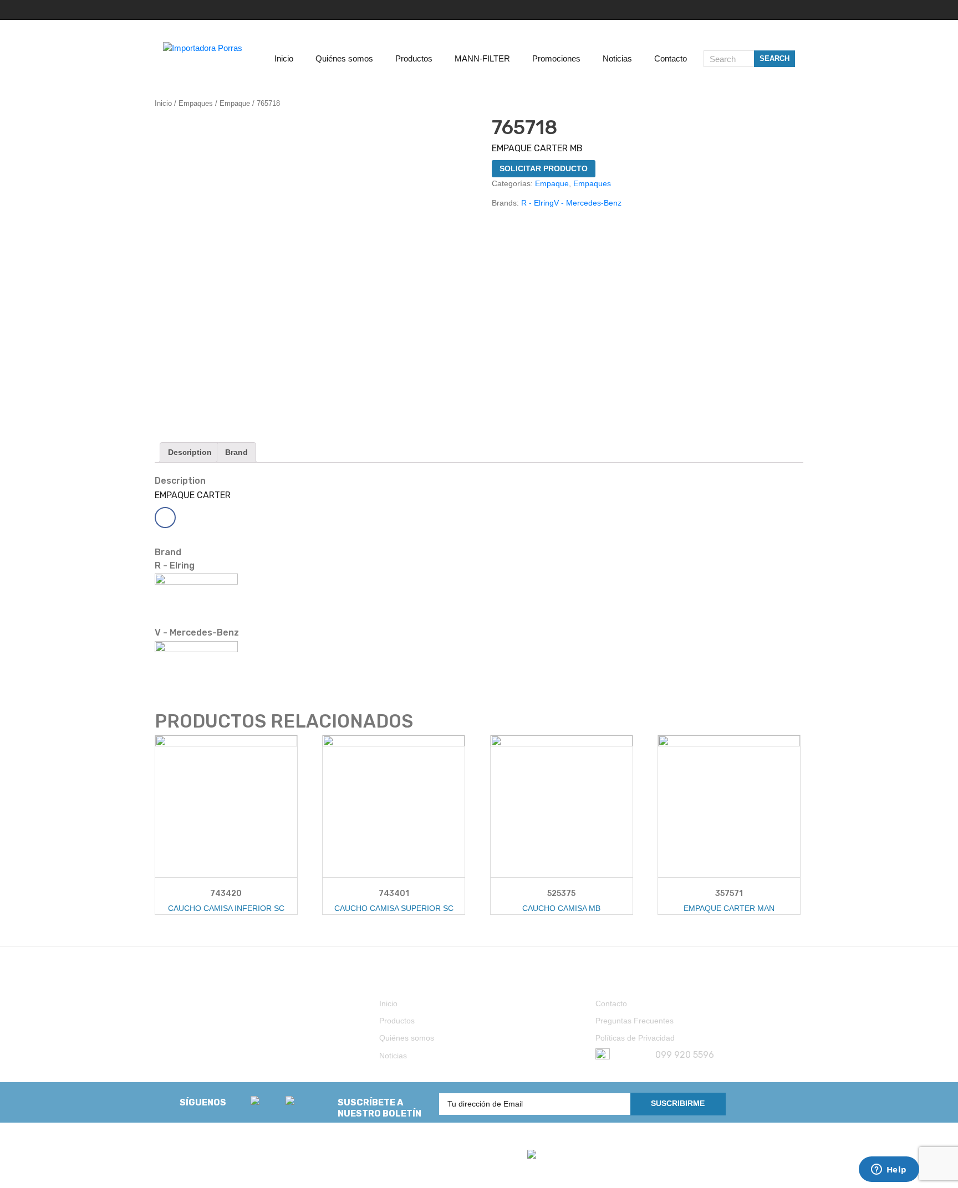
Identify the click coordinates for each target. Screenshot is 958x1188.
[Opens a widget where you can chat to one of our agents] (888, 1170)
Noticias (393, 1055)
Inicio (163, 103)
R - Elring (537, 202)
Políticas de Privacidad (635, 1037)
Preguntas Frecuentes (634, 1020)
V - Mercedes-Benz (587, 202)
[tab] (190, 452)
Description (190, 452)
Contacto (611, 1003)
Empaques (196, 103)
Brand (236, 452)
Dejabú (205, 1167)
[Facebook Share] (165, 517)
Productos (397, 1020)
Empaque (235, 103)
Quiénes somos (406, 1037)
